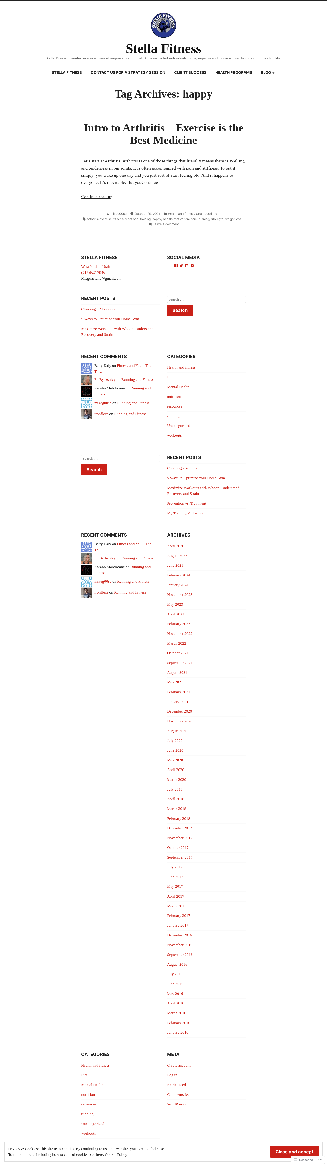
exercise (106, 219)
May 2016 (175, 994)
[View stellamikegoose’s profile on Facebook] (176, 265)
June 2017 (175, 877)
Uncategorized (206, 213)
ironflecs (101, 414)
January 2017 (177, 925)
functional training (138, 219)
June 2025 (175, 565)
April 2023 (175, 614)
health (167, 219)
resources (174, 406)
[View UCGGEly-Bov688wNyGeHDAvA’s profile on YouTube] (192, 265)
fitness (118, 219)
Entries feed (176, 1085)
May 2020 (175, 760)
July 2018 (175, 789)
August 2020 (177, 731)
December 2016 (179, 935)
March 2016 (176, 1013)
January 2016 (177, 1032)
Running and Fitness (137, 379)
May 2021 (175, 682)
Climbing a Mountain (98, 309)
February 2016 (178, 1023)
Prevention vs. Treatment (186, 503)
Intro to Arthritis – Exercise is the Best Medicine (164, 134)
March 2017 (176, 906)
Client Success (190, 72)
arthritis (92, 219)
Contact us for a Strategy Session (128, 72)
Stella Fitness (163, 48)
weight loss (233, 219)
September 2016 (180, 955)
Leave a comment (166, 224)
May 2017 (175, 886)
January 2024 (177, 585)
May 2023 (175, 604)
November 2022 (179, 633)
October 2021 (178, 653)
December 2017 (179, 828)
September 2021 (180, 663)
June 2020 (175, 750)
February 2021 (178, 692)
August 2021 (177, 672)
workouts (174, 435)
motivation (181, 219)
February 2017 (178, 916)
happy (156, 219)
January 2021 (177, 702)
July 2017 (175, 867)
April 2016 (175, 1003)
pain (194, 219)
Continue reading (97, 197)
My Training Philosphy (185, 513)
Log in (172, 1075)
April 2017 (175, 896)
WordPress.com (179, 1104)
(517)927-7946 (93, 272)
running (203, 219)
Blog (266, 72)
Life (170, 377)
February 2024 (178, 575)
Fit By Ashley (105, 379)
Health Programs (233, 72)
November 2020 (179, 721)
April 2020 (175, 770)
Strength (217, 219)
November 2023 (179, 594)
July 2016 (175, 974)
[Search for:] (206, 299)
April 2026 (175, 546)
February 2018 (178, 818)
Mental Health (178, 387)
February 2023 (178, 624)
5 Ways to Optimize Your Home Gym (110, 319)
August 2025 (177, 556)
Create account (179, 1065)
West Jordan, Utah (95, 266)
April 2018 (175, 799)
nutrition (174, 396)
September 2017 (180, 857)
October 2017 (178, 848)
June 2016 (175, 984)
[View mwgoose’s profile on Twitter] (181, 265)
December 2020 (179, 711)
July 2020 (175, 740)
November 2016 (179, 945)
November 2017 (179, 838)
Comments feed (179, 1094)
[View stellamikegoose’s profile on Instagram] (187, 265)
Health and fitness (181, 213)
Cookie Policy (116, 1154)
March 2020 (176, 779)
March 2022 (176, 643)
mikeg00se (119, 213)
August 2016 (177, 964)
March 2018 (176, 809)
